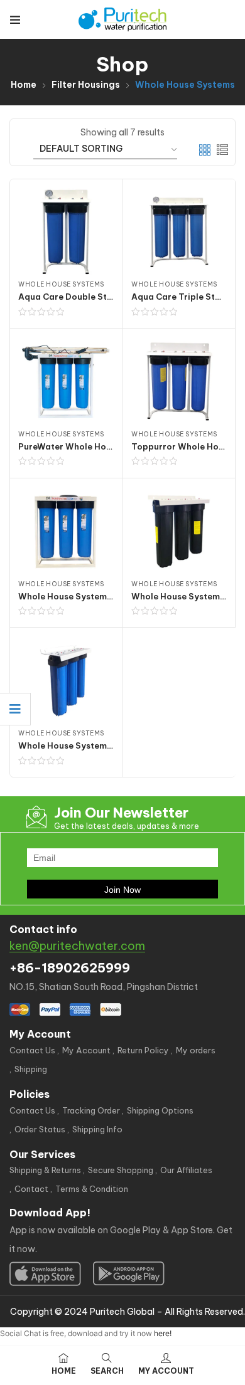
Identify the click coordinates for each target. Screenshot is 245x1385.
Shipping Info (97, 1129)
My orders (195, 1050)
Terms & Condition (91, 1189)
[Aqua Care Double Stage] (65, 231)
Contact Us (32, 1050)
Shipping (30, 1069)
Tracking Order (91, 1110)
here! (163, 1333)
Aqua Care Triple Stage (181, 297)
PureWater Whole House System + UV (97, 446)
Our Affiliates (186, 1170)
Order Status (39, 1129)
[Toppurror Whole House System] (178, 381)
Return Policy (143, 1050)
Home (23, 84)
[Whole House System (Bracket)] (65, 680)
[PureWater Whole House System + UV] (65, 381)
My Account (86, 1050)
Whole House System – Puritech (85, 596)
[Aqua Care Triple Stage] (178, 231)
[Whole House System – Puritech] (65, 531)
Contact (31, 1189)
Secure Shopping (120, 1170)
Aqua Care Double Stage (70, 297)
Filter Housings (86, 84)
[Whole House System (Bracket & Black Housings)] (178, 531)
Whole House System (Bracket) (84, 745)
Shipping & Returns (45, 1170)
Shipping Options (160, 1110)
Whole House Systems (61, 284)
